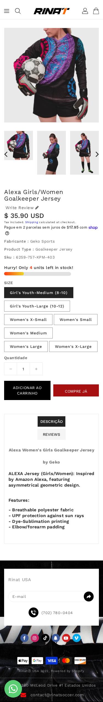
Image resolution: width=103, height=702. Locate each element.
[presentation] (5, 154)
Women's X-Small (28, 319)
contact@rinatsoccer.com (57, 694)
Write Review (19, 207)
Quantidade (15, 358)
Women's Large (26, 346)
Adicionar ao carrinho (27, 390)
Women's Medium (28, 333)
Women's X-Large (73, 346)
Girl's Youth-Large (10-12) (37, 306)
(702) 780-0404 (57, 613)
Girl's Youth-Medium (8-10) (39, 292)
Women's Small (76, 319)
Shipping (31, 222)
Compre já (76, 391)
